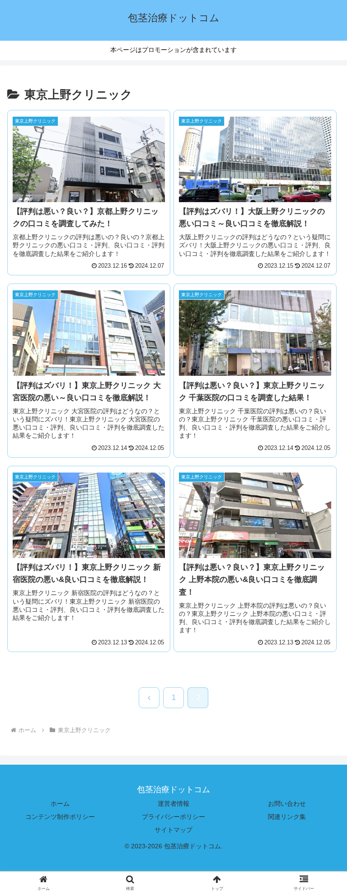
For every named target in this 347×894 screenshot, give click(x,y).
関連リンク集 (287, 816)
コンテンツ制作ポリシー (60, 816)
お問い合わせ (287, 803)
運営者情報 (173, 803)
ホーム (60, 803)
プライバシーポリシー (173, 816)
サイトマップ (173, 829)
